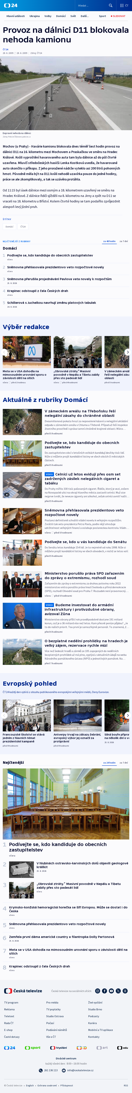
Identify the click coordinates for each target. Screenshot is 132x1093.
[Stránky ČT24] (9, 1047)
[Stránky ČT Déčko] (82, 1047)
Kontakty (93, 1036)
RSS (126, 1085)
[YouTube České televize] (111, 991)
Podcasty (93, 1016)
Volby (48, 16)
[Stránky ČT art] (102, 1047)
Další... (85, 16)
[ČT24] (10, 5)
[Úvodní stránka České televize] (23, 991)
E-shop (8, 1030)
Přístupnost (66, 1085)
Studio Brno (95, 1009)
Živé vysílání (95, 1002)
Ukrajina (35, 16)
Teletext (9, 1016)
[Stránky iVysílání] (58, 1047)
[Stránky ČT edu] (122, 1047)
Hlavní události (16, 16)
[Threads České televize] (125, 991)
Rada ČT (9, 1023)
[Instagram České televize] (97, 991)
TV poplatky (53, 1009)
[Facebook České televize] (104, 991)
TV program (11, 1002)
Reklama (9, 1009)
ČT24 (5, 49)
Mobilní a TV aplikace (100, 1030)
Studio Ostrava (55, 1016)
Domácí (61, 16)
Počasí (50, 1023)
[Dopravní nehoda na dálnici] (66, 93)
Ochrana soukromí (47, 1085)
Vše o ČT (51, 1036)
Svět (73, 16)
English (30, 1085)
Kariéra (92, 1023)
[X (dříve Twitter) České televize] (118, 991)
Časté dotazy (11, 1036)
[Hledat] (110, 5)
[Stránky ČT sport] (32, 1047)
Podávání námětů (56, 1030)
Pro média (52, 1002)
